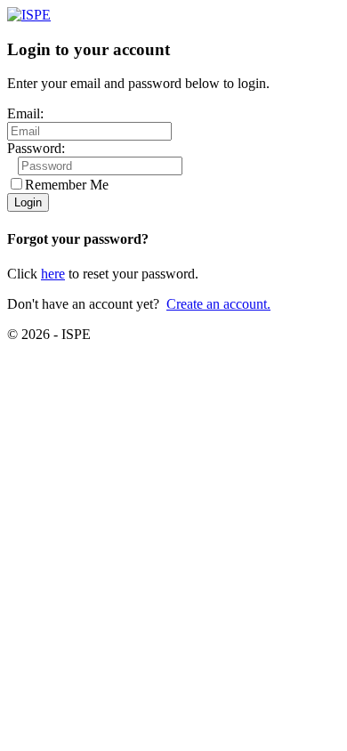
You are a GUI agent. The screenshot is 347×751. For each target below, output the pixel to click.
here (53, 273)
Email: (25, 113)
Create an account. (218, 303)
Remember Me (67, 184)
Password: (36, 148)
